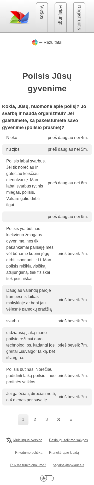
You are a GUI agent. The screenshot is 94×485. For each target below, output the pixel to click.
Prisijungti (60, 15)
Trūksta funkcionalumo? (28, 465)
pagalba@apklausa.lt (68, 465)
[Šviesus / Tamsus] (47, 478)
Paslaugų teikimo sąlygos (68, 440)
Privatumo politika (28, 452)
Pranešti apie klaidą (64, 452)
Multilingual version (27, 440)
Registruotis (79, 17)
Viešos (42, 12)
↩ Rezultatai (50, 42)
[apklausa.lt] (19, 17)
